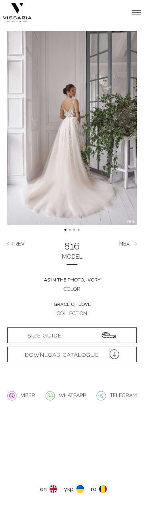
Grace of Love (72, 304)
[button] (23, 134)
